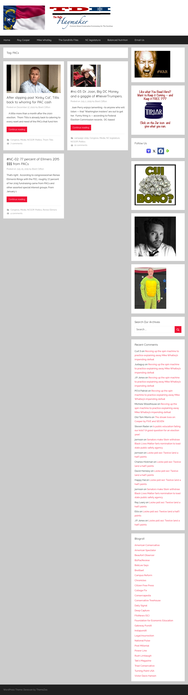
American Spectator (145, 550)
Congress (14, 140)
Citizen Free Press (144, 585)
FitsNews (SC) (142, 615)
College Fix (141, 590)
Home (7, 39)
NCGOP (30, 140)
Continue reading (17, 129)
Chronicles (140, 580)
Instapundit (141, 630)
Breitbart (139, 570)
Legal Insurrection (144, 635)
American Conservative (147, 545)
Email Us (139, 39)
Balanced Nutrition (117, 39)
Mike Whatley (44, 39)
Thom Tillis (48, 140)
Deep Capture (142, 610)
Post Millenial (142, 645)
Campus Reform (143, 575)
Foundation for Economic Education (154, 620)
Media (23, 140)
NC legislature (92, 39)
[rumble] (167, 150)
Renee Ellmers (50, 210)
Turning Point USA (144, 670)
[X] (154, 150)
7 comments (16, 143)
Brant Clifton (44, 107)
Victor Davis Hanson (145, 675)
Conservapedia (143, 595)
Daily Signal (141, 605)
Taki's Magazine (143, 660)
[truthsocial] (148, 150)
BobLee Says (142, 565)
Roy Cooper (23, 39)
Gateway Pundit (143, 625)
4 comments (16, 213)
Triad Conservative (145, 665)
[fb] (160, 151)
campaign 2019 (81, 138)
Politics (38, 140)
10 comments (80, 145)
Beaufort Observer (144, 555)
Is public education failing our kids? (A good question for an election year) (158, 430)
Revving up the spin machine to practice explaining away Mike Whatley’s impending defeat (157, 355)
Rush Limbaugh (143, 655)
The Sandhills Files (68, 39)
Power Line (141, 650)
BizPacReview (142, 560)
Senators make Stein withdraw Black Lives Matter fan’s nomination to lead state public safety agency (158, 443)
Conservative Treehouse (148, 600)
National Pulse (142, 640)
